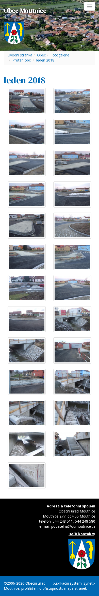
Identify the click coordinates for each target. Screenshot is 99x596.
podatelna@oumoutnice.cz (73, 526)
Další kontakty (82, 533)
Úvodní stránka (20, 55)
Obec (41, 55)
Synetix (89, 583)
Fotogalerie (60, 55)
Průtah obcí (21, 60)
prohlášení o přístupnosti (41, 588)
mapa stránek (75, 588)
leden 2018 (45, 60)
